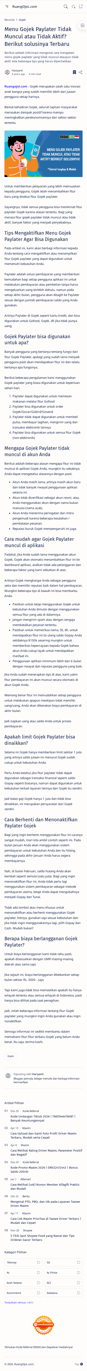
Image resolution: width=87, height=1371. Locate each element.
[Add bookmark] (74, 72)
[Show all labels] (18, 1302)
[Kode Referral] (31, 1111)
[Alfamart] (25, 1179)
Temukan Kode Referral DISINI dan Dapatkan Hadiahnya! (38, 1347)
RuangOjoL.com (25, 6)
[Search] (65, 6)
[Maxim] (26, 1128)
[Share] (81, 72)
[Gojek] (10, 1056)
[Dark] (73, 6)
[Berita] (26, 1196)
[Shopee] (27, 1230)
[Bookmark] (80, 6)
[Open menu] (6, 6)
